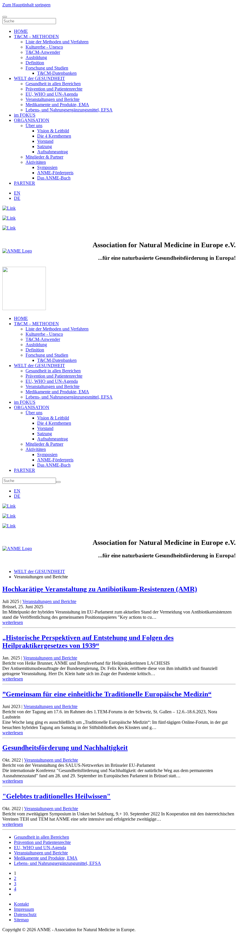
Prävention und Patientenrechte (54, 88)
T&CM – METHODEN (36, 36)
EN (17, 193)
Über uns (34, 125)
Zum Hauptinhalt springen (26, 4)
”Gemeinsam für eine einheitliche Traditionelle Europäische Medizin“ (107, 694)
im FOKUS (24, 115)
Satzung (44, 146)
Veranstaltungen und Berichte (53, 99)
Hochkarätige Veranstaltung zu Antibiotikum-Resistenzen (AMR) (99, 589)
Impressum (24, 909)
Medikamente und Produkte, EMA (57, 104)
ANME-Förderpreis (55, 172)
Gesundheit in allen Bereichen (53, 83)
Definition (35, 62)
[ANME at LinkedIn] (9, 208)
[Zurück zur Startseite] (24, 308)
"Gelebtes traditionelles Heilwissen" (56, 796)
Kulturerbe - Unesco (44, 47)
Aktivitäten (36, 162)
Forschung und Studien (47, 67)
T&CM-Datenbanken (57, 73)
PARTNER (24, 183)
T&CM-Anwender (43, 52)
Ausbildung (36, 57)
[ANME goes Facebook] (9, 227)
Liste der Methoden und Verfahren (57, 41)
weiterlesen (12, 622)
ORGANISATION (31, 120)
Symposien (47, 167)
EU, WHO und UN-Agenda (52, 94)
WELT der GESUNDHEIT (39, 78)
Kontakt (21, 904)
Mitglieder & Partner (44, 156)
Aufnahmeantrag (52, 151)
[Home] (17, 250)
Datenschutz (25, 914)
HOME (21, 31)
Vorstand (45, 141)
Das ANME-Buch (54, 177)
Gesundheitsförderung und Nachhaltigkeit (65, 747)
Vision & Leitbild (53, 130)
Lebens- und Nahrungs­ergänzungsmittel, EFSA (69, 109)
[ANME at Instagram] (9, 218)
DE (17, 198)
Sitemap (21, 919)
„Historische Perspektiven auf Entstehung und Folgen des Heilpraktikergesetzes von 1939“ (88, 641)
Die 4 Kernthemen (54, 136)
